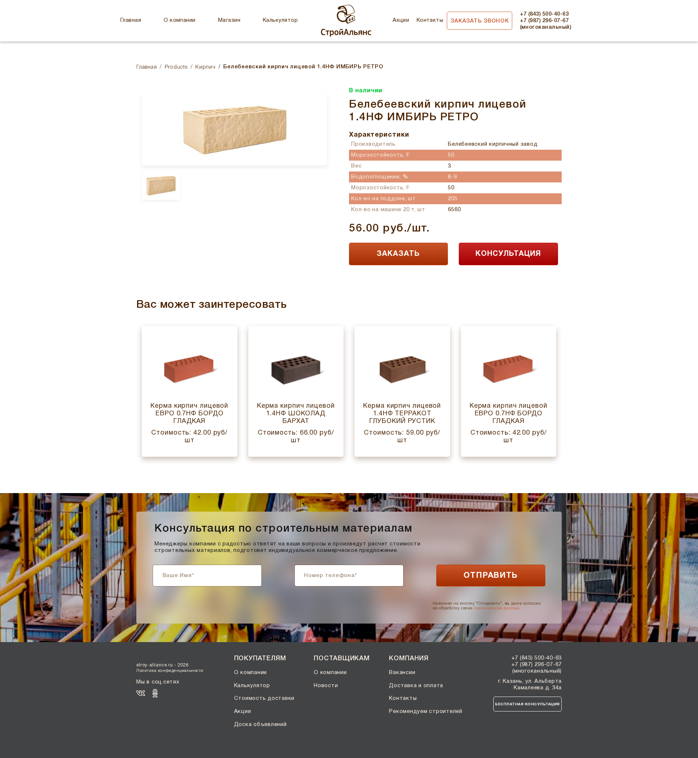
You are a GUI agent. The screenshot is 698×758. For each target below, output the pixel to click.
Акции (401, 20)
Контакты (430, 20)
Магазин (229, 20)
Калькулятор (280, 20)
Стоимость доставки (264, 698)
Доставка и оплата (416, 685)
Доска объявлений (260, 724)
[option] (234, 129)
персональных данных (496, 608)
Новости (326, 685)
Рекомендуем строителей (425, 711)
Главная (130, 20)
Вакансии (402, 672)
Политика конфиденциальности (170, 671)
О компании (180, 20)
